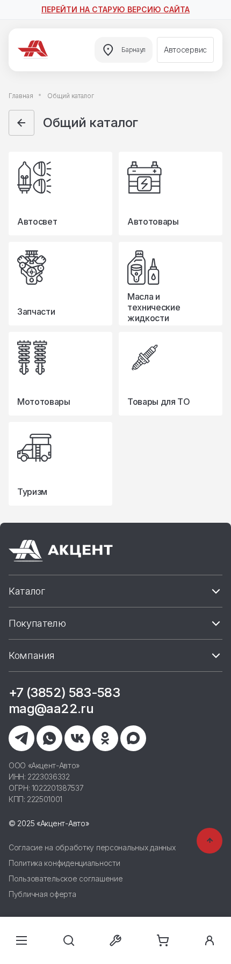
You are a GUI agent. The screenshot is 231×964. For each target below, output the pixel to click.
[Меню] (21, 940)
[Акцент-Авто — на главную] (34, 50)
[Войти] (209, 940)
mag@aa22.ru (51, 708)
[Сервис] (115, 940)
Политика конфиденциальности (64, 862)
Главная (21, 96)
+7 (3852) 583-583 (64, 692)
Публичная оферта (42, 894)
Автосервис (185, 49)
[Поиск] (69, 940)
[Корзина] (163, 940)
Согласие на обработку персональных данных (92, 847)
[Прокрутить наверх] (209, 841)
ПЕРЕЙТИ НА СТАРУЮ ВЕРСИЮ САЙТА (115, 9)
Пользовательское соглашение (65, 878)
